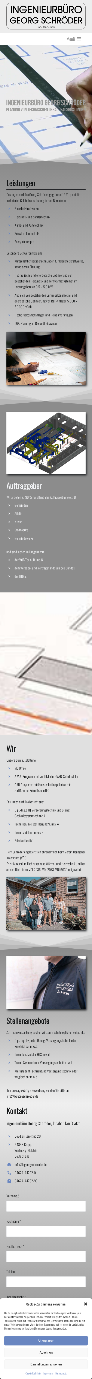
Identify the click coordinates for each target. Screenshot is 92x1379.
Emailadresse (15, 1246)
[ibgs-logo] (46, 4)
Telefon (10, 1271)
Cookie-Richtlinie (33, 1373)
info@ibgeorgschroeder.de (22, 1096)
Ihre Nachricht (16, 1296)
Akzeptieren (46, 1340)
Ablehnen (46, 1352)
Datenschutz (61, 1373)
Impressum (48, 1373)
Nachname (13, 1221)
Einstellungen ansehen (46, 1364)
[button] (85, 1304)
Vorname (12, 1195)
